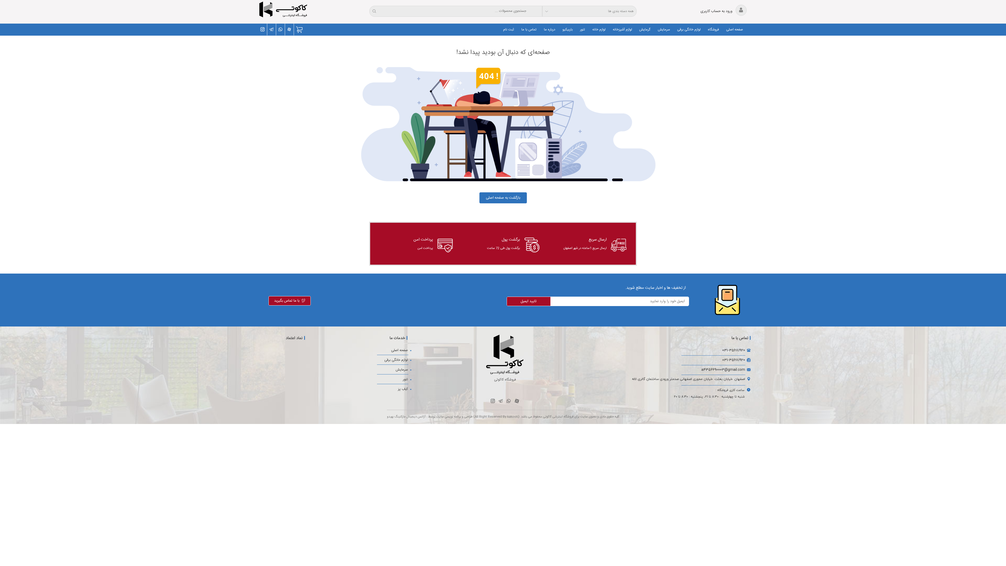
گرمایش (644, 29)
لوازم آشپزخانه (622, 29)
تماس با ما (529, 29)
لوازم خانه (598, 29)
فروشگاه (713, 29)
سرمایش (664, 29)
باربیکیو (567, 29)
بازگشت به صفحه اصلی (503, 198)
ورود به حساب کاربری (717, 11)
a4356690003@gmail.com (723, 369)
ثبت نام (508, 29)
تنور (582, 29)
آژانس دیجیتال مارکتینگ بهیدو (406, 416)
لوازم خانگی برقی (689, 29)
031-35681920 (733, 350)
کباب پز (403, 389)
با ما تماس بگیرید (286, 301)
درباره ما (549, 29)
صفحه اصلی (734, 29)
